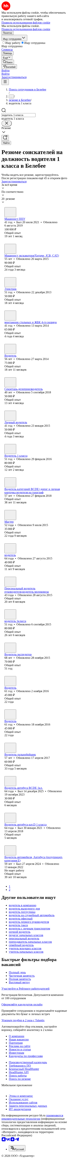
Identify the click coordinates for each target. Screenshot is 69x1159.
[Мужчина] (10, 212)
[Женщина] (10, 382)
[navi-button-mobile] (5, 82)
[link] (7, 62)
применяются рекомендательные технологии (32, 1117)
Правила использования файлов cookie (25, 29)
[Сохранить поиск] (5, 138)
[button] (5, 70)
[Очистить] (6, 123)
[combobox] (18, 115)
